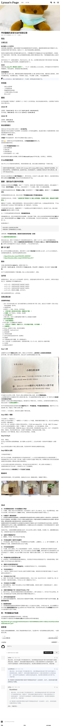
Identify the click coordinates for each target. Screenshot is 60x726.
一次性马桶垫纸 (8, 321)
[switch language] (51, 2)
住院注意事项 (13, 403)
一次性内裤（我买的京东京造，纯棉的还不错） (17, 311)
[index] (10, 2)
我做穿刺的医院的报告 (10, 237)
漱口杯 (10, 315)
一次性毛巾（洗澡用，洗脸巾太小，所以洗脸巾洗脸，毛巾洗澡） (22, 324)
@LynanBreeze (13, 689)
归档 (22, 2)
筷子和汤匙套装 (8, 319)
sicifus (9, 657)
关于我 (27, 2)
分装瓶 (6, 313)
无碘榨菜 (6, 326)
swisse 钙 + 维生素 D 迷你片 (14, 67)
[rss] (55, 3)
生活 (2, 35)
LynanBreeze (11, 668)
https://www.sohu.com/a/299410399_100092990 (17, 256)
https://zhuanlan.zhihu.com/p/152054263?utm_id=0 (18, 258)
